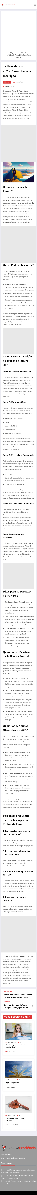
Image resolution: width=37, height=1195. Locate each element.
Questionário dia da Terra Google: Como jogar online (16, 1006)
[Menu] (35, 5)
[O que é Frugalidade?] (18, 1069)
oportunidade (14, 959)
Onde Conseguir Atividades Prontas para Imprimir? (17, 1046)
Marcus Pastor (19, 82)
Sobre (2, 1158)
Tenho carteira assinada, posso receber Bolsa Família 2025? (18, 996)
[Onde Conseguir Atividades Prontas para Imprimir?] (18, 1031)
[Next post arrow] (32, 1005)
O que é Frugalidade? (12, 1082)
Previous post (8, 991)
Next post (7, 1001)
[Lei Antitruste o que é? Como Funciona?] (18, 1105)
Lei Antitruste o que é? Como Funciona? (15, 1119)
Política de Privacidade (18, 1158)
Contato (8, 1158)
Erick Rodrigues (11, 1042)
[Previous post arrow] (32, 994)
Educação (6, 82)
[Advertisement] (18, 32)
